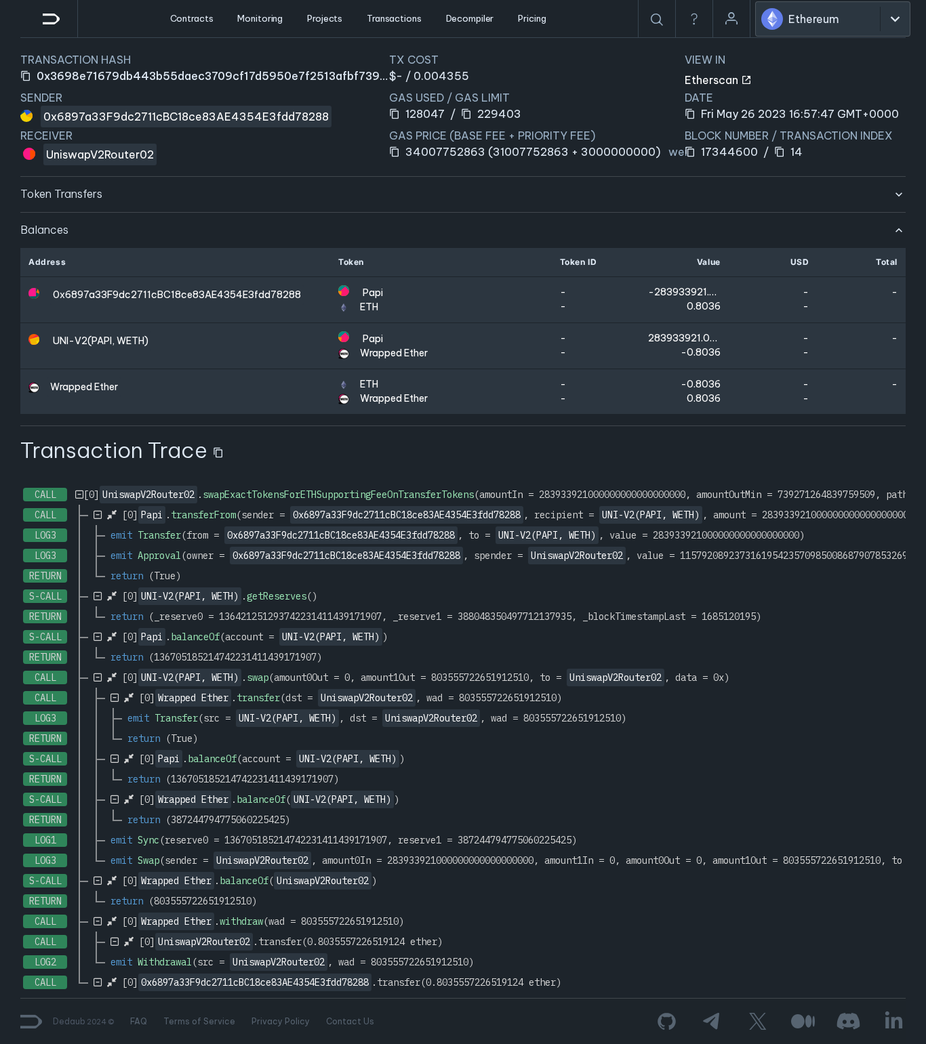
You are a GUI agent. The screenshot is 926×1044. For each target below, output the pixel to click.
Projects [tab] (324, 18)
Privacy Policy (280, 1021)
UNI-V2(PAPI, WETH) (100, 341)
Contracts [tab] (192, 18)
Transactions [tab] (394, 18)
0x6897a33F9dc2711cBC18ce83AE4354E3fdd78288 (186, 116)
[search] (657, 20)
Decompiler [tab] (470, 18)
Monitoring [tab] (260, 18)
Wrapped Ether (394, 353)
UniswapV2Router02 (100, 154)
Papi (373, 293)
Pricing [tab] (532, 18)
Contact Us (350, 1021)
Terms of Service (199, 1021)
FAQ (138, 1021)
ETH (369, 307)
